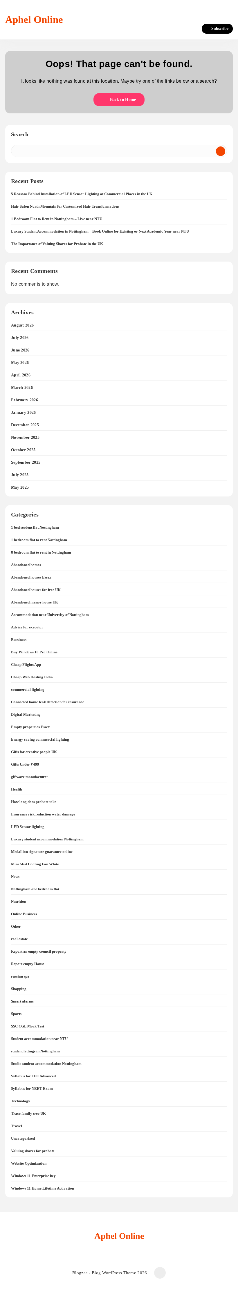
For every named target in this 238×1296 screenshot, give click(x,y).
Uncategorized (23, 1138)
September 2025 (25, 462)
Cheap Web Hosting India (32, 677)
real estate (19, 939)
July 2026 (20, 338)
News (15, 876)
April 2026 (20, 375)
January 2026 (23, 412)
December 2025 (25, 425)
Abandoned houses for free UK (36, 590)
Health (16, 789)
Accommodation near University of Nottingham (50, 614)
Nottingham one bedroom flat (35, 889)
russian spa (20, 976)
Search (20, 134)
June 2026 (20, 350)
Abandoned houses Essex (31, 577)
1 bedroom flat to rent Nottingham (39, 540)
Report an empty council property (38, 951)
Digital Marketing (26, 714)
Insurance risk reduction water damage (43, 814)
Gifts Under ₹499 (25, 764)
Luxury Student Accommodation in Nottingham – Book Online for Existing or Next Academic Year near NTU (100, 231)
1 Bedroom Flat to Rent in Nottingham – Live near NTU (56, 219)
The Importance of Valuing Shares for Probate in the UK (57, 244)
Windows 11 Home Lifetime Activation (42, 1188)
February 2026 (24, 400)
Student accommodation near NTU (39, 1038)
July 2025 (20, 475)
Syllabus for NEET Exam (32, 1088)
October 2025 (23, 450)
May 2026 (20, 362)
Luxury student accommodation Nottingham (47, 839)
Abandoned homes (26, 565)
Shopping (18, 989)
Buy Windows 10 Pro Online (34, 652)
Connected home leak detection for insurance (47, 702)
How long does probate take (33, 802)
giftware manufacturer (29, 777)
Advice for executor (27, 627)
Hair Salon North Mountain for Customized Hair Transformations (65, 206)
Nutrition (18, 901)
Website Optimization (28, 1163)
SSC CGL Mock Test (27, 1026)
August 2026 (22, 325)
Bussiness (18, 639)
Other (16, 926)
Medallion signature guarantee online (42, 851)
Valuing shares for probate (33, 1151)
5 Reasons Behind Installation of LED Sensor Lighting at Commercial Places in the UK (81, 194)
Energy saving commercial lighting (40, 739)
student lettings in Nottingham (35, 1051)
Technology (20, 1101)
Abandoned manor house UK (34, 602)
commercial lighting (27, 689)
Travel (16, 1126)
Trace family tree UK (28, 1113)
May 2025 (20, 487)
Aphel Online (34, 19)
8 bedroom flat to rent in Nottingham (41, 552)
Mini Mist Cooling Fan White (35, 864)
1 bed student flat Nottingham (35, 527)
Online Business (24, 914)
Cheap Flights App (26, 664)
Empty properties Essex (30, 727)
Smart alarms (22, 1001)
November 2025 (25, 437)
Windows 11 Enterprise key (33, 1176)
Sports (16, 1014)
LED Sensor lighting (27, 826)
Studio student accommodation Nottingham (46, 1063)
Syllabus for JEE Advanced (33, 1076)
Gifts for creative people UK (34, 752)
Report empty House (27, 964)
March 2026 (22, 387)
